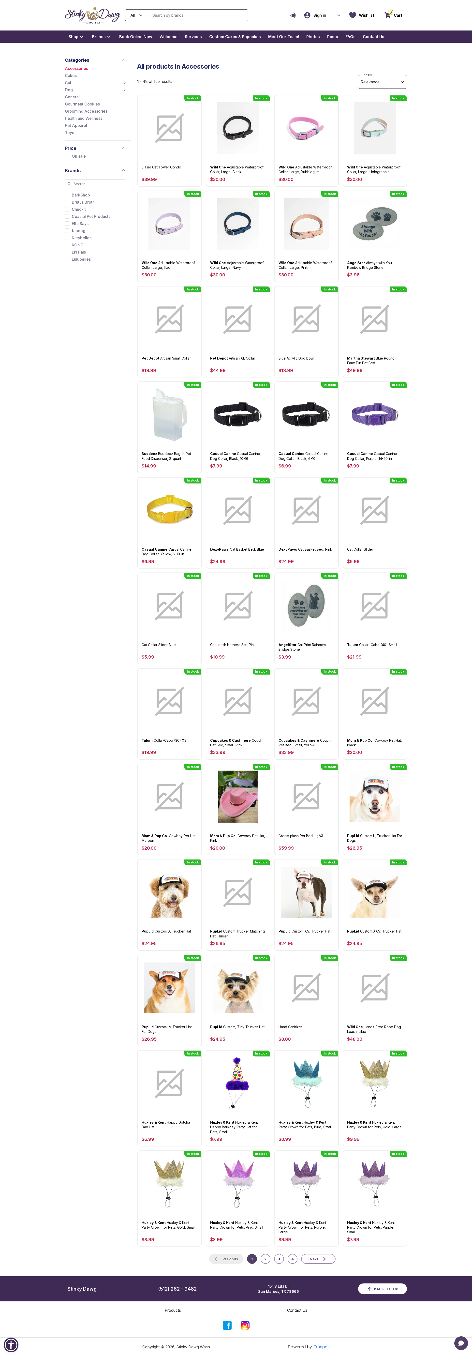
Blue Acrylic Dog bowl (296, 358)
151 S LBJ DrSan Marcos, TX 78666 (278, 1289)
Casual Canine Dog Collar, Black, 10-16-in (235, 456)
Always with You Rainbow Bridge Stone (369, 265)
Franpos (321, 1346)
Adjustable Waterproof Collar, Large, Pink (305, 265)
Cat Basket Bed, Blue (237, 549)
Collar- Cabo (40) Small (372, 645)
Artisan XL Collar (232, 358)
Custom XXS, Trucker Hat (374, 931)
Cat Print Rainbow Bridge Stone (302, 647)
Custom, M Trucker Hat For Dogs (167, 1029)
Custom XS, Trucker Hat (304, 931)
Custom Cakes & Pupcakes (235, 36)
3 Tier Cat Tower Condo (161, 167)
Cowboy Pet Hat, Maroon (169, 838)
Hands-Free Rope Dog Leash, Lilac (374, 1029)
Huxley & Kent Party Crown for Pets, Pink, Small (236, 1224)
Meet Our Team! (283, 36)
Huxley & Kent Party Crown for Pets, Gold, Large (374, 1124)
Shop (73, 36)
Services (193, 36)
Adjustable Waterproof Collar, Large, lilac (168, 265)
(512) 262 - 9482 (177, 1289)
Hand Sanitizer (290, 1027)
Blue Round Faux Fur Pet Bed (371, 360)
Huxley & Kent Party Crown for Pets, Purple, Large (302, 1227)
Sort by (367, 75)
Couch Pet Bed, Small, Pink (236, 742)
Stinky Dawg (82, 1289)
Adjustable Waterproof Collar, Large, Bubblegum (305, 169)
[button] (11, 1345)
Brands (99, 36)
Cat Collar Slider (360, 549)
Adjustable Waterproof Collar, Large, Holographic (373, 169)
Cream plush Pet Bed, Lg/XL (301, 836)
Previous (230, 1259)
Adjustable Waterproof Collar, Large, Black (237, 169)
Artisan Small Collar (166, 358)
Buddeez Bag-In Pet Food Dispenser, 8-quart (166, 456)
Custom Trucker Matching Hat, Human (237, 933)
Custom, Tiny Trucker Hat (237, 1027)
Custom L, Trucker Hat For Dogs (374, 838)
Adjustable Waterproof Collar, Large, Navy (237, 265)
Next (314, 1259)
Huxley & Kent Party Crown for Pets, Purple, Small (371, 1227)
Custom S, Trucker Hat (166, 931)
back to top (386, 1289)
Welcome (168, 36)
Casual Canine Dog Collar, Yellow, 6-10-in (167, 551)
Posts (332, 36)
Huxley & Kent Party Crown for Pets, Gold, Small (168, 1224)
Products (173, 1310)
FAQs (350, 36)
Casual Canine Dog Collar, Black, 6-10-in (303, 456)
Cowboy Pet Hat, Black (374, 742)
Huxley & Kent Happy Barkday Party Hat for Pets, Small (234, 1127)
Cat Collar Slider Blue (159, 645)
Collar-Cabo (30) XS (164, 740)
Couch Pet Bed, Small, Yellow (305, 742)
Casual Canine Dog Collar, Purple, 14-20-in (372, 456)
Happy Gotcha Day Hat (166, 1124)
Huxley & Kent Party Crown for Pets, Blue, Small (305, 1124)
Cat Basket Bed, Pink (305, 549)
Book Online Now (135, 36)
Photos (313, 36)
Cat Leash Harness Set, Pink (233, 645)
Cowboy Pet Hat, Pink (237, 838)
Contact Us (373, 36)
